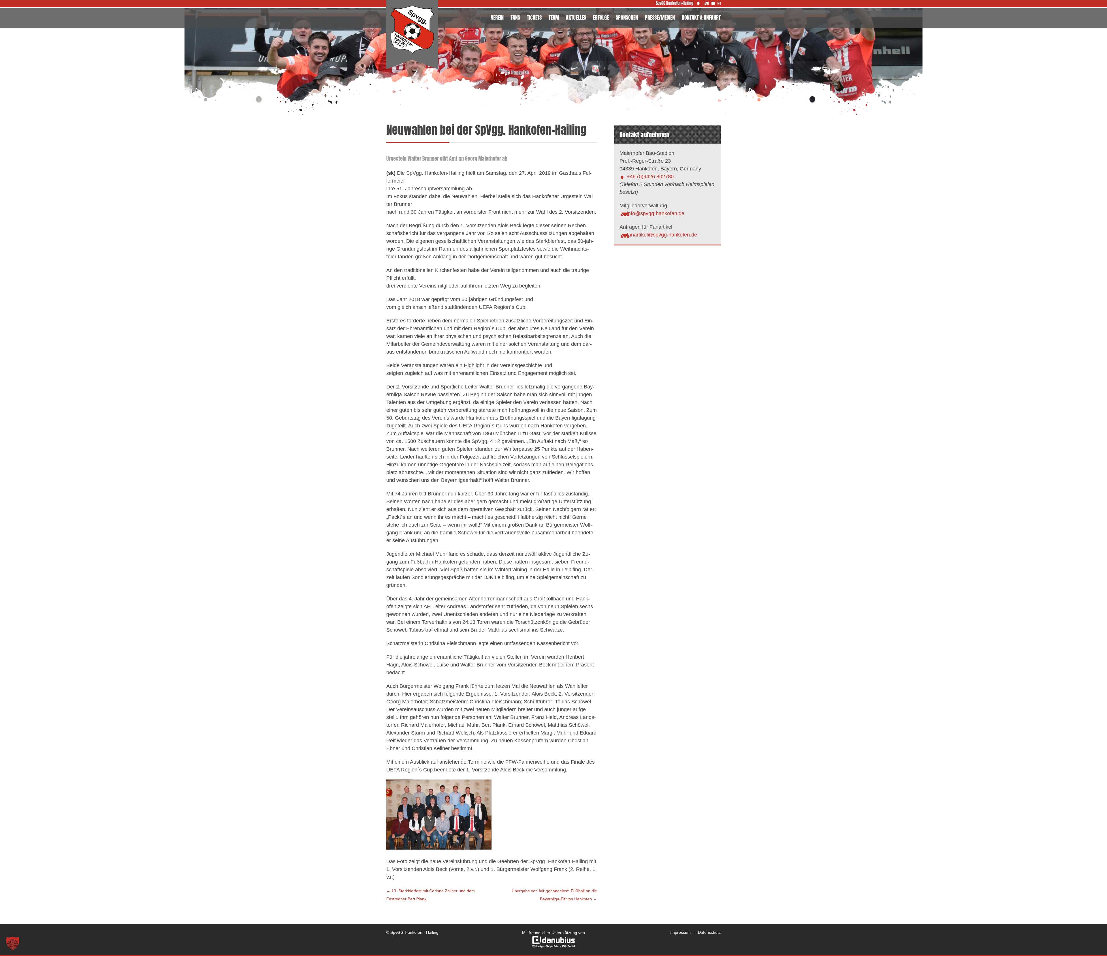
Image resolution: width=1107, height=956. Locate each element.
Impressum (680, 932)
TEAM (554, 17)
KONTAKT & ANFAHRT (701, 17)
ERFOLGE (601, 17)
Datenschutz (709, 932)
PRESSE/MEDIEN (660, 17)
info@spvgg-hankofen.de (655, 213)
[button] (12, 943)
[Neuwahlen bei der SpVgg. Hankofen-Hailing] (439, 848)
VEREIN (497, 17)
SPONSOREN (627, 17)
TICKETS (534, 17)
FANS (515, 17)
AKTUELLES (576, 17)
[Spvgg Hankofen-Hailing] (412, 35)
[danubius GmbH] (553, 946)
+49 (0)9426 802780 (650, 176)
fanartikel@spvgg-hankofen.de (662, 235)
